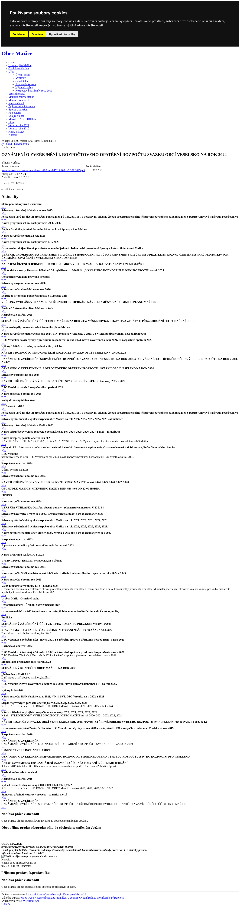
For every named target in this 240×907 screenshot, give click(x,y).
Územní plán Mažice (19, 65)
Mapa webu (27, 897)
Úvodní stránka (87, 897)
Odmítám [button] (37, 34)
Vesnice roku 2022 (18, 125)
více (3, 207)
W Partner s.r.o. (31, 900)
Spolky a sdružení (18, 109)
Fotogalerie (14, 112)
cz (2, 143)
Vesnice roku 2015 (18, 128)
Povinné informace (25, 84)
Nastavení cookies (45, 897)
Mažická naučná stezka (21, 96)
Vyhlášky (20, 77)
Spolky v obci (16, 115)
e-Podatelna (21, 81)
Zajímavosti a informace (21, 106)
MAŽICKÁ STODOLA (22, 119)
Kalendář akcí (16, 103)
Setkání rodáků (16, 93)
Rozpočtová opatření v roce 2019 (33, 90)
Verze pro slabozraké (74, 894)
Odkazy (5, 903)
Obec (11, 62)
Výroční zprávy (24, 87)
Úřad (11, 71)
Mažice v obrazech (18, 100)
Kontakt (12, 134)
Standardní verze (35, 894)
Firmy (11, 122)
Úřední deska (22, 74)
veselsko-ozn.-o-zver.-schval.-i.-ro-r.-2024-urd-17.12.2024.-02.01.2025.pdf (43, 170)
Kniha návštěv (16, 131)
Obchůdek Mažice (18, 68)
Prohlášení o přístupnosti (110, 897)
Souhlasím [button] (19, 34)
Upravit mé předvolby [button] (62, 34)
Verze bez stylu (53, 894)
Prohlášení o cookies (67, 897)
